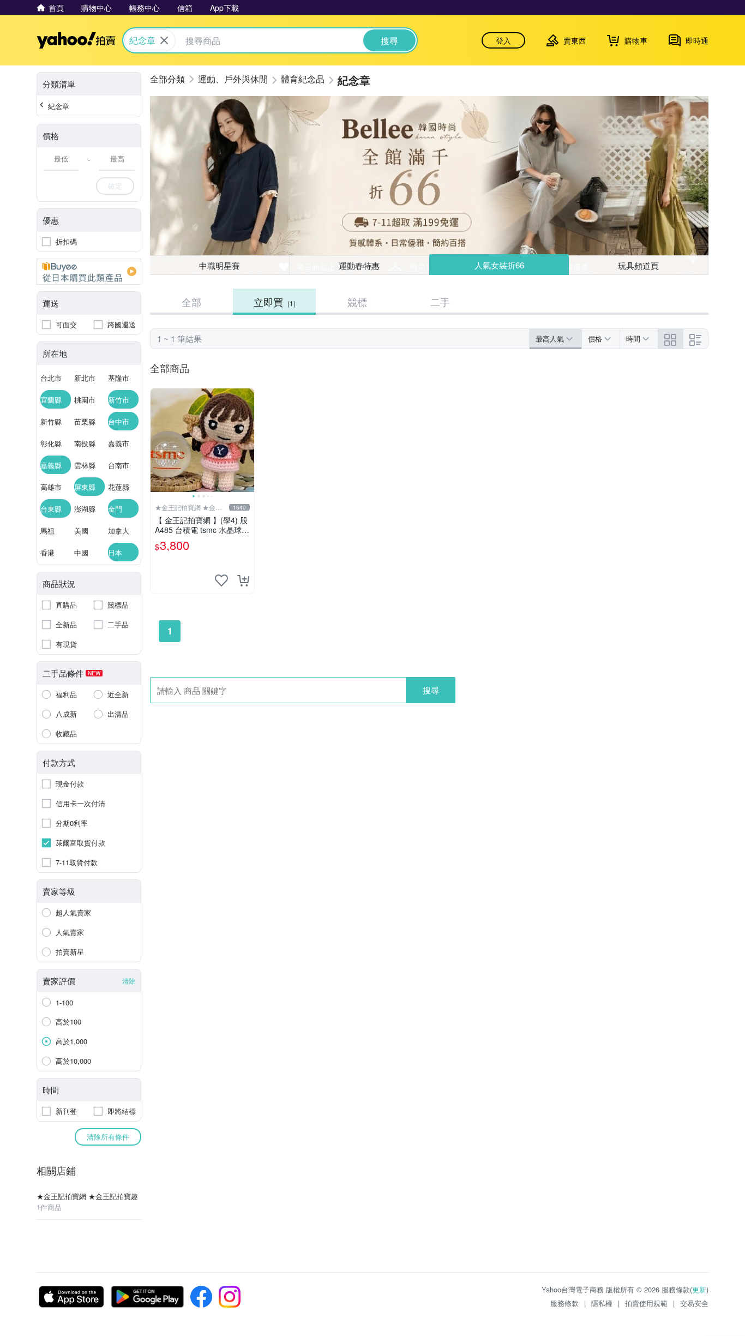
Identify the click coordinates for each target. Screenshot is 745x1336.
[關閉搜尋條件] (164, 40)
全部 (191, 302)
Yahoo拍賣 (76, 40)
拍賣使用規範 (646, 1303)
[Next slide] (247, 440)
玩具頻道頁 (638, 265)
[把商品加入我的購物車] (243, 580)
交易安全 (694, 1303)
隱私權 (601, 1303)
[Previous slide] (158, 440)
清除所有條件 (108, 1136)
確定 (115, 186)
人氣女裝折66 (499, 265)
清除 (128, 980)
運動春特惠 (359, 265)
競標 (357, 302)
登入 (503, 40)
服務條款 (564, 1303)
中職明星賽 (219, 265)
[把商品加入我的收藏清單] (221, 580)
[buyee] (89, 272)
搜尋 (431, 690)
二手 (440, 302)
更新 (699, 1289)
